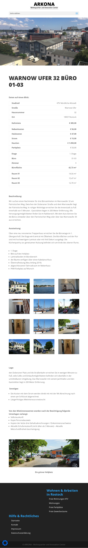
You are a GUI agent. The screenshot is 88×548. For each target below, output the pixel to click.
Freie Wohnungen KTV (58, 499)
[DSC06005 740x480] (44, 353)
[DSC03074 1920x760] (19, 293)
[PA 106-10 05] (68, 313)
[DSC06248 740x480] (19, 333)
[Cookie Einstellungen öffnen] (5, 545)
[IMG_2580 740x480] (44, 293)
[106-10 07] (44, 313)
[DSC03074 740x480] (19, 353)
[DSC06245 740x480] (68, 293)
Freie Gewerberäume (58, 511)
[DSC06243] (19, 313)
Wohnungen (54, 503)
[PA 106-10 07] (44, 333)
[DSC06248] (68, 353)
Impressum (16, 529)
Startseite (15, 520)
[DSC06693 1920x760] (68, 333)
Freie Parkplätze (56, 507)
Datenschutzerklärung (20, 533)
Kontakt (14, 524)
